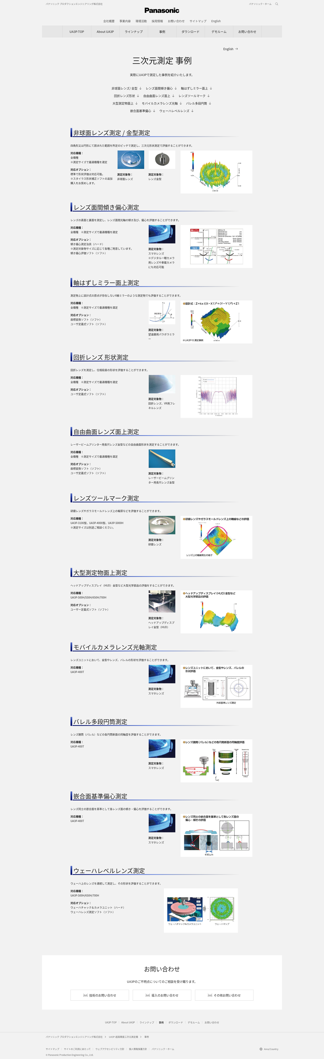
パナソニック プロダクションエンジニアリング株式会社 (74, 3)
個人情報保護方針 (138, 1049)
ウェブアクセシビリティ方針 (109, 1049)
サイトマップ (52, 1049)
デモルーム (219, 31)
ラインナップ (134, 31)
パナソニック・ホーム (163, 1049)
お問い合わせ (247, 31)
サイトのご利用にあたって (77, 1049)
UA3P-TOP (77, 31)
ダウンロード (191, 31)
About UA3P (105, 31)
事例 (162, 31)
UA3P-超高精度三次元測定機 (123, 1036)
